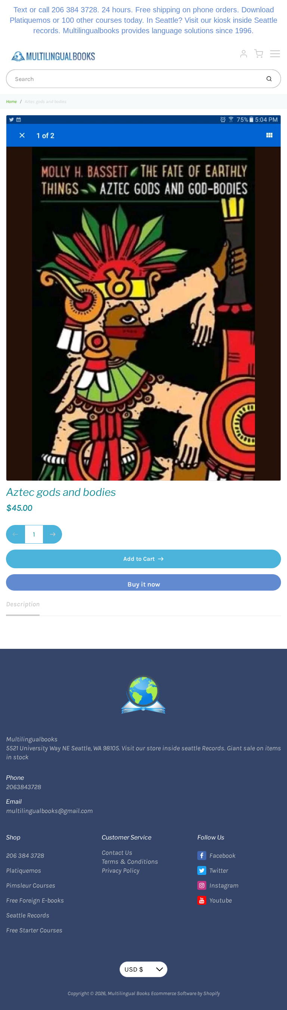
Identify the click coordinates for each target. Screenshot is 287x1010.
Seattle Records (27, 915)
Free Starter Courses (34, 930)
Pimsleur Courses (30, 885)
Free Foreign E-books (35, 900)
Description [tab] (23, 604)
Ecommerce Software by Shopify (185, 993)
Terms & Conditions (130, 861)
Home (11, 101)
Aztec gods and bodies (46, 101)
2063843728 (23, 787)
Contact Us (117, 852)
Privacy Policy (120, 870)
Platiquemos (23, 870)
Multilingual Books (129, 993)
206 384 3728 (25, 855)
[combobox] (132, 78)
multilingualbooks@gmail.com (49, 811)
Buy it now (143, 584)
